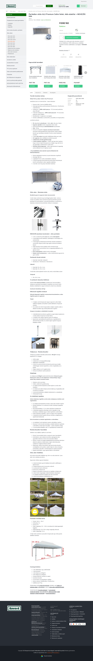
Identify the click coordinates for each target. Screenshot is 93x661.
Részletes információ (63, 50)
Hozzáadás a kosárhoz (72, 37)
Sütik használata (55, 631)
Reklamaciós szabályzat (57, 638)
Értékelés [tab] (45, 92)
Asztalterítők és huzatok (12, 62)
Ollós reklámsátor (11, 56)
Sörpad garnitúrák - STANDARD (78, 614)
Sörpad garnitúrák (11, 17)
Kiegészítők (10, 27)
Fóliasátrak (9, 74)
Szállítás (53, 619)
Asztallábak (10, 23)
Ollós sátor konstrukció (12, 52)
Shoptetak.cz (56, 652)
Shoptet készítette (48, 656)
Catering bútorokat (35, 612)
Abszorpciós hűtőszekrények (13, 86)
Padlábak (10, 25)
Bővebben (32, 86)
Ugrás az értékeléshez (46, 20)
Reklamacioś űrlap (56, 636)
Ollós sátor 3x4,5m (12, 39)
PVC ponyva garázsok (12, 68)
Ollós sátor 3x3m (11, 37)
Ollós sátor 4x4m (11, 43)
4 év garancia (74, 610)
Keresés (49, 6)
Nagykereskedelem (56, 623)
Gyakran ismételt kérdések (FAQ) (59, 621)
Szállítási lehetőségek (80, 33)
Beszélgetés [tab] (53, 92)
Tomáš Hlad (49, 652)
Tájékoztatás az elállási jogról (58, 634)
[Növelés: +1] (64, 37)
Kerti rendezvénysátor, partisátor (14, 30)
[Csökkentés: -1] (64, 38)
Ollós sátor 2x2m (11, 36)
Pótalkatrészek (11, 53)
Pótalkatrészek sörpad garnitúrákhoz (15, 20)
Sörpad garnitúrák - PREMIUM (77, 612)
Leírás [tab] (31, 92)
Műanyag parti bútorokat (36, 623)
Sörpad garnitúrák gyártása (77, 616)
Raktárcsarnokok (11, 65)
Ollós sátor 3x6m (11, 41)
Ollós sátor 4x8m (11, 46)
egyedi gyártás (34, 635)
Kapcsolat (54, 617)
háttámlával (34, 621)
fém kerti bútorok (35, 629)
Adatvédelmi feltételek (57, 629)
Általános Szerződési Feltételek (59, 627)
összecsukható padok (36, 607)
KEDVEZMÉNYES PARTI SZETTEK (15, 83)
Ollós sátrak (9, 33)
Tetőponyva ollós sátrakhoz (13, 50)
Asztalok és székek (11, 59)
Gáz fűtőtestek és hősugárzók (14, 77)
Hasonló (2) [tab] (38, 92)
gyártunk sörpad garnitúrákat (37, 627)
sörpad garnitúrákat (35, 615)
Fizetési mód (54, 625)
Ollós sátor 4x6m (11, 45)
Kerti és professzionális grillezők (14, 80)
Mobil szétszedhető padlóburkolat (15, 71)
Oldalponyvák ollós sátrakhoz (14, 48)
